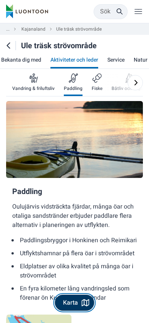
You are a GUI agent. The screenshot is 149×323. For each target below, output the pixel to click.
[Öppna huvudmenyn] (138, 11)
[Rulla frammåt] (135, 82)
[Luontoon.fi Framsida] (27, 11)
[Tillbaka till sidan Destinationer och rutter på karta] (8, 45)
